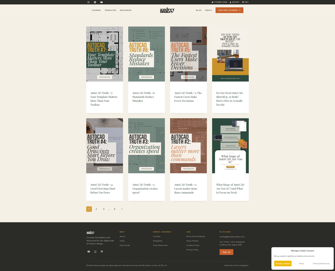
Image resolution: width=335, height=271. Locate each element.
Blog (199, 10)
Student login (220, 2)
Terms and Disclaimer (195, 236)
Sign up (226, 252)
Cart (246, 2)
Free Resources (160, 245)
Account (235, 2)
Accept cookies (282, 263)
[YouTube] (101, 2)
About (208, 10)
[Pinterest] (95, 2)
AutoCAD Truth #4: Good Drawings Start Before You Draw (102, 188)
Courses (96, 10)
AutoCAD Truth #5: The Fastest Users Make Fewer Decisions (188, 96)
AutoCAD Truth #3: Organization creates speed (145, 188)
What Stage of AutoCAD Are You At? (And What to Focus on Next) (230, 188)
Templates (110, 10)
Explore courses (229, 10)
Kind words (125, 245)
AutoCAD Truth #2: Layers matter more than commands (185, 188)
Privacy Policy (192, 250)
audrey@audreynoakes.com (232, 237)
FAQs (122, 241)
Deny (301, 263)
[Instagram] (88, 2)
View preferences (321, 263)
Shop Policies (192, 241)
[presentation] (104, 54)
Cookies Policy (192, 245)
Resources (126, 10)
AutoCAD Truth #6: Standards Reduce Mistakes (143, 96)
